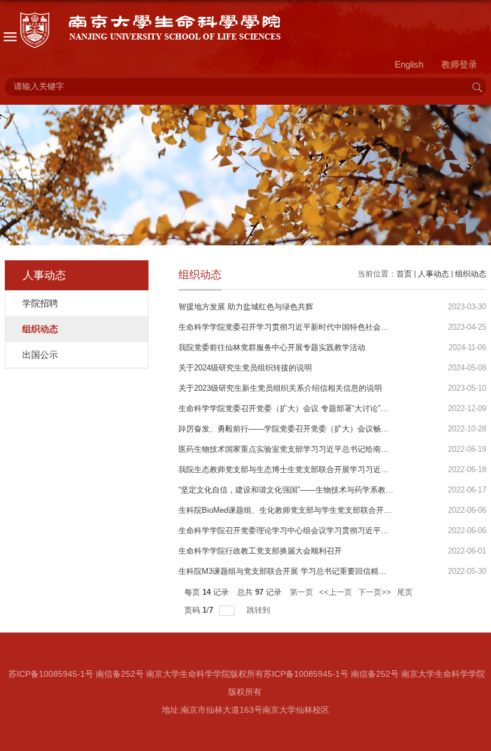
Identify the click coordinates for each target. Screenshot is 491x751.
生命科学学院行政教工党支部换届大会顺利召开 (260, 550)
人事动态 (433, 273)
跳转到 (259, 610)
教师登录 (459, 64)
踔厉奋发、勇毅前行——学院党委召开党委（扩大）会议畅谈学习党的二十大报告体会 (326, 428)
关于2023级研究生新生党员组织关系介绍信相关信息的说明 (280, 388)
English (409, 64)
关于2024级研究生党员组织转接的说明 (245, 367)
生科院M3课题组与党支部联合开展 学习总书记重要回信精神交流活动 (297, 571)
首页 (404, 273)
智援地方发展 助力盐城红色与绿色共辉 (245, 306)
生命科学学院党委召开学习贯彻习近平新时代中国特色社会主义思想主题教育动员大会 (326, 327)
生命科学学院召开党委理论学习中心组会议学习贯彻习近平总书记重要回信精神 (314, 530)
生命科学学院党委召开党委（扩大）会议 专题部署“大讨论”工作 (287, 408)
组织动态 (470, 273)
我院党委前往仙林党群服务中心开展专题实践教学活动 (271, 347)
